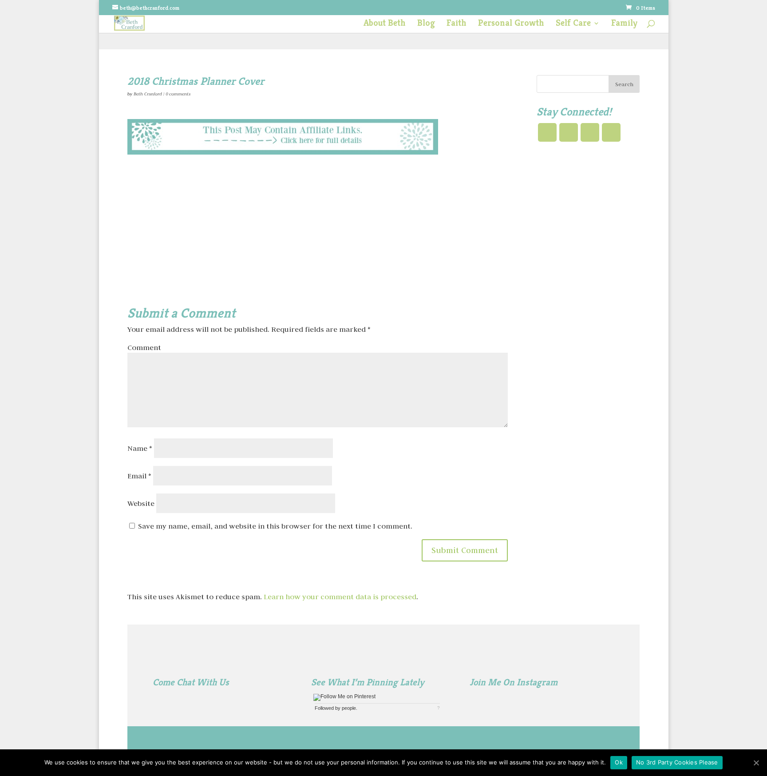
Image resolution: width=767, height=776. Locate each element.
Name (139, 448)
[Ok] (755, 762)
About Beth (385, 24)
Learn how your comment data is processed (340, 596)
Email (139, 475)
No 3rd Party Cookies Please (677, 762)
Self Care (573, 24)
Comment (144, 347)
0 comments (178, 94)
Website (140, 503)
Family (624, 24)
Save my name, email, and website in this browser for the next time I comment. (275, 525)
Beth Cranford (148, 94)
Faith (457, 24)
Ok (619, 762)
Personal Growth (511, 24)
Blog (426, 24)
